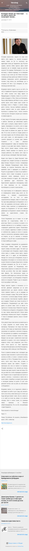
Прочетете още (22, 492)
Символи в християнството (10, 521)
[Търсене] (27, 3)
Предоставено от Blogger (15, 543)
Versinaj (14, 3)
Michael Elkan (20, 546)
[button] (27, 14)
